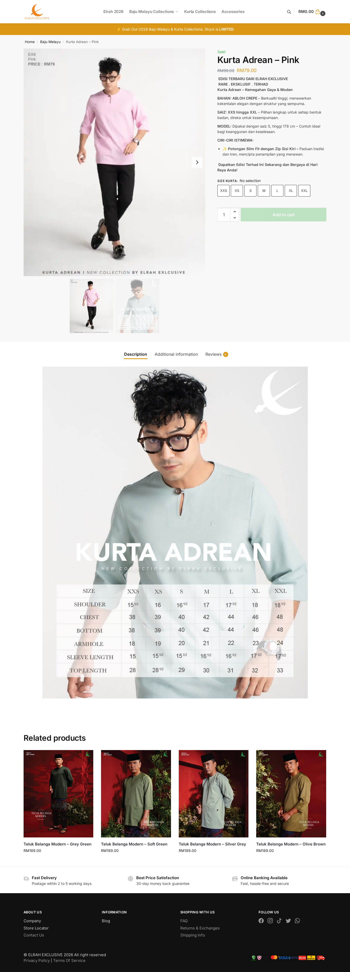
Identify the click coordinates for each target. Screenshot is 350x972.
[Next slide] (197, 162)
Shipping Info (192, 935)
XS (237, 190)
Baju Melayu (50, 42)
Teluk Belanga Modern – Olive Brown (291, 844)
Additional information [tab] (176, 354)
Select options (58, 861)
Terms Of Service (69, 960)
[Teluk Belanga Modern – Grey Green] (59, 793)
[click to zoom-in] (114, 162)
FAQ (184, 920)
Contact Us (34, 935)
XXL (304, 190)
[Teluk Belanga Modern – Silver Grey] (214, 793)
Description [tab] (135, 354)
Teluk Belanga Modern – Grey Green (57, 844)
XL (291, 190)
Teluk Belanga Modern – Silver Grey (212, 844)
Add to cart (284, 214)
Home (30, 42)
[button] (312, 11)
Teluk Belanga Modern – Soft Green (134, 844)
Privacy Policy (37, 960)
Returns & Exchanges (200, 928)
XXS (223, 190)
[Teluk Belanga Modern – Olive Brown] (291, 793)
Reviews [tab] (216, 354)
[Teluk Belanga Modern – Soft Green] (136, 793)
